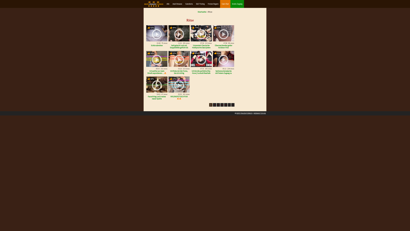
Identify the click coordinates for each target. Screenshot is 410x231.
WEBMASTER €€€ (260, 113)
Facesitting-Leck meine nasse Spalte (157, 97)
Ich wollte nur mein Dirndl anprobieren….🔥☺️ (156, 73)
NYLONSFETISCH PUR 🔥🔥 (179, 97)
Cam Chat (225, 4)
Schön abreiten (157, 45)
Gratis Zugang (237, 4)
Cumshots (189, 4)
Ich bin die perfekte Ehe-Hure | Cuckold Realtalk (201, 72)
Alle (168, 4)
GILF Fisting (200, 4)
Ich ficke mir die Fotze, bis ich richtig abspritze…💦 (179, 73)
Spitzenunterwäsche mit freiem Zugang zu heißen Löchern (223, 73)
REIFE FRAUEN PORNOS (244, 113)
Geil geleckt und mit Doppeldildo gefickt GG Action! (179, 47)
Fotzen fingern (213, 4)
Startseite (202, 12)
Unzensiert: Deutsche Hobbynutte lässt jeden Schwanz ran (201, 47)
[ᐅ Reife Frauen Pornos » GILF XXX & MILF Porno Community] (153, 4)
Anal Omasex (177, 4)
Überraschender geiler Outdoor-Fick (223, 46)
